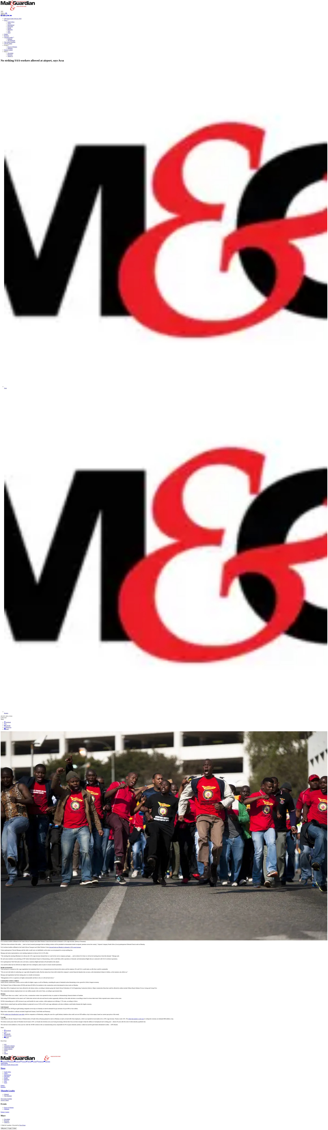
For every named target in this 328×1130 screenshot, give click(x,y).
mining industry (8, 1049)
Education (7, 1076)
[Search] (6, 14)
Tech (5, 1081)
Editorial (6, 1094)
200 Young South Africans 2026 (9, 1064)
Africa (6, 1073)
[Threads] (5, 15)
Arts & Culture (5, 1100)
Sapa (5, 388)
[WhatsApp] (9, 15)
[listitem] (4, 1061)
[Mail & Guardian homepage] (164, 6)
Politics (3, 1085)
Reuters (6, 713)
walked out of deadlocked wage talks (14, 1014)
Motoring (6, 1079)
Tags (2, 1063)
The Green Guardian (6, 1099)
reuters (6, 1050)
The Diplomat (8, 1096)
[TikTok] (7, 15)
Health (6, 1078)
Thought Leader (8, 1091)
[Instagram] (2, 15)
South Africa (7, 1072)
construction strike (9, 1047)
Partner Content (5, 1112)
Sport (5, 1082)
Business (3, 1087)
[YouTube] (11, 15)
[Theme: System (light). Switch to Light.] (3, 14)
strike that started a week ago (136, 1019)
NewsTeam (22, 1125)
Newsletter (7, 1119)
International (7, 1075)
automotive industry (9, 1046)
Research (6, 1121)
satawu (6, 1053)
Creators (5, 1063)
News (3, 1068)
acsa (5, 1044)
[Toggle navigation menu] (2, 12)
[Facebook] (1, 15)
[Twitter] (8, 15)
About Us (6, 1122)
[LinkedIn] (4, 15)
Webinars (6, 1109)
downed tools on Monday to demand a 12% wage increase (65, 947)
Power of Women (9, 1107)
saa (5, 1052)
